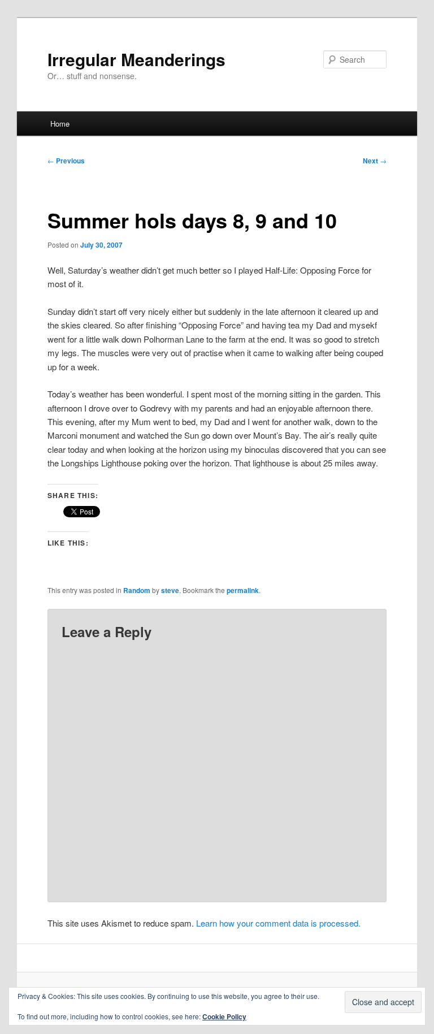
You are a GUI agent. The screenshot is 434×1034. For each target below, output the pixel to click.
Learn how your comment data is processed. (278, 923)
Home (60, 123)
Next (375, 160)
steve (170, 590)
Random (136, 590)
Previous (66, 160)
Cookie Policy (224, 1016)
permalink (243, 590)
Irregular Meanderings (136, 59)
